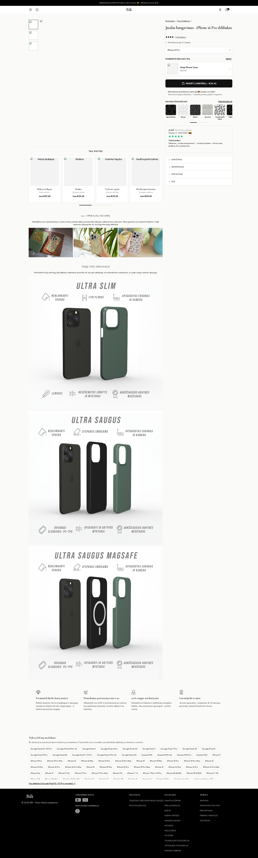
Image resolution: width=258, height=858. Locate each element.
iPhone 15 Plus (106, 767)
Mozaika (169, 825)
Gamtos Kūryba (173, 800)
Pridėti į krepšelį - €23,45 (201, 83)
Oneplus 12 (103, 779)
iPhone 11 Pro (36, 761)
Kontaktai (205, 820)
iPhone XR (35, 779)
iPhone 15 (90, 767)
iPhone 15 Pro (123, 767)
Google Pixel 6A (130, 749)
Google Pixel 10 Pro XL (67, 749)
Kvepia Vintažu (172, 815)
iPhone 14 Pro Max (73, 767)
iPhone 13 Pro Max (192, 761)
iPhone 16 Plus (175, 767)
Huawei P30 (147, 755)
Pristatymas (206, 810)
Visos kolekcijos (137, 805)
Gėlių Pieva (170, 830)
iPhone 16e (35, 773)
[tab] (33, 24)
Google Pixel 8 (208, 749)
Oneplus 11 (89, 779)
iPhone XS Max (51, 779)
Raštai (168, 810)
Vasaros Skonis (172, 820)
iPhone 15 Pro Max (142, 767)
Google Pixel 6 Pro (109, 749)
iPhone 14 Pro (54, 767)
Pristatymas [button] (177, 174)
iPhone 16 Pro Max (211, 767)
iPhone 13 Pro (173, 761)
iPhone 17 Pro (81, 773)
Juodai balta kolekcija (176, 845)
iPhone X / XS (212, 773)
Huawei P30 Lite (164, 755)
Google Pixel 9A (129, 755)
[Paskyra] (220, 10)
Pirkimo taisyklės (209, 815)
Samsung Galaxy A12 (203, 779)
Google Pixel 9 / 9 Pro (82, 755)
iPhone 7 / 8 (132, 773)
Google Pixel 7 (149, 749)
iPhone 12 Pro (104, 761)
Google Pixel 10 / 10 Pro (41, 749)
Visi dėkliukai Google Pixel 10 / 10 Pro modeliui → (52, 783)
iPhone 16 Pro (174, 50)
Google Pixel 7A (189, 749)
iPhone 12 (72, 761)
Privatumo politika (210, 805)
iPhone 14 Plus (37, 767)
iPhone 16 (159, 767)
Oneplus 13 (118, 779)
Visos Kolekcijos (183, 21)
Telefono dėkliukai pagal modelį (146, 800)
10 (208, 149)
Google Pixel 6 (89, 749)
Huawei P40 (201, 755)
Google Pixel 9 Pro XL (107, 755)
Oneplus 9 (146, 779)
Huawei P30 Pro (184, 755)
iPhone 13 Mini (156, 761)
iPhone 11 (216, 755)
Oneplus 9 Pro (162, 779)
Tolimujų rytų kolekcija (177, 840)
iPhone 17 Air (64, 773)
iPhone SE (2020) (174, 773)
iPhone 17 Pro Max (100, 773)
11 (210, 149)
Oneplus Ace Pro (181, 779)
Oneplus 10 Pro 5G (71, 779)
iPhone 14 (209, 761)
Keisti (228, 59)
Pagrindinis (170, 21)
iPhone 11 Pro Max (55, 761)
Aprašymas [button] (176, 159)
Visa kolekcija (225, 101)
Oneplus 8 (132, 779)
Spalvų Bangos (172, 805)
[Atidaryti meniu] (30, 9)
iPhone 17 (49, 773)
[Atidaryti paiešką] (37, 9)
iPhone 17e (117, 773)
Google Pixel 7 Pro (169, 749)
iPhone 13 (140, 761)
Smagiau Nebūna (173, 850)
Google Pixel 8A (60, 755)
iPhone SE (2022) (194, 773)
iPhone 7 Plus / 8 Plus (152, 773)
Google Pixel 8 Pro (39, 755)
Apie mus (204, 800)
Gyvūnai (169, 835)
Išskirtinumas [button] (177, 167)
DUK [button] (173, 181)
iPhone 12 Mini (87, 761)
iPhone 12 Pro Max (123, 761)
